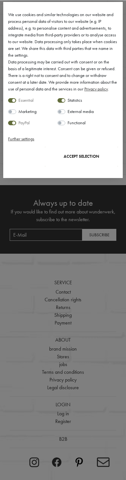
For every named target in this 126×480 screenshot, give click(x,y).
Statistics (75, 100)
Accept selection (81, 156)
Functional (77, 123)
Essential (26, 100)
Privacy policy (96, 89)
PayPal (24, 123)
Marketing (27, 111)
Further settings (21, 139)
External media (81, 111)
